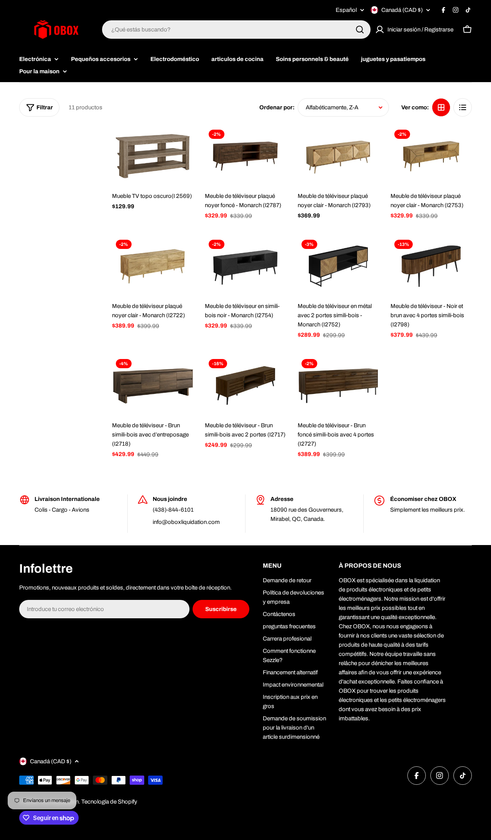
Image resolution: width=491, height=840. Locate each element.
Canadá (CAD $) (402, 10)
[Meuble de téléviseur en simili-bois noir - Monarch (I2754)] (245, 266)
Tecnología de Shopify (109, 802)
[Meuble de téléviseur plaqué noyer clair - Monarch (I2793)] (338, 156)
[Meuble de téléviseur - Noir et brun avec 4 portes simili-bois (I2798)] (431, 266)
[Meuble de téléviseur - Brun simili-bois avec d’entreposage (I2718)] (152, 385)
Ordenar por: (277, 107)
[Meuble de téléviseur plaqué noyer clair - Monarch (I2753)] (431, 156)
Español (346, 10)
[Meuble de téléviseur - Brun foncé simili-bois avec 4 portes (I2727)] (338, 385)
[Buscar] (359, 29)
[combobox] (236, 29)
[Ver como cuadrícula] (441, 107)
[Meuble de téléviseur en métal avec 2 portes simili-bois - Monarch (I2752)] (338, 266)
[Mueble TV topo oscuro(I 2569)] (152, 156)
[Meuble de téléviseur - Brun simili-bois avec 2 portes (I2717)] (245, 385)
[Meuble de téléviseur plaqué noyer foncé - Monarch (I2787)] (245, 156)
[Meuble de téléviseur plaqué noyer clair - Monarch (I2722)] (152, 266)
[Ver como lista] (462, 107)
